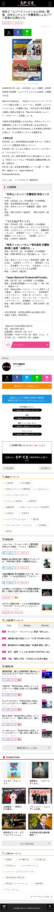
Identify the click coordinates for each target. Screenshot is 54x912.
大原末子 (25, 513)
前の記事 (9, 468)
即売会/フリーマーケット (17, 883)
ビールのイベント (31, 865)
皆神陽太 (43, 525)
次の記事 (44, 468)
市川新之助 (41, 859)
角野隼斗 (39, 883)
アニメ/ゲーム (12, 889)
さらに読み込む (27, 843)
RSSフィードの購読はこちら (28, 386)
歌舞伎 (9, 859)
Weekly (27, 625)
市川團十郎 (24, 859)
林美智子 (33, 500)
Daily (9, 625)
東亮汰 (9, 531)
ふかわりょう (43, 488)
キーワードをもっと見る (39, 896)
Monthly (45, 625)
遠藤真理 (10, 507)
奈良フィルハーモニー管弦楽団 (35, 507)
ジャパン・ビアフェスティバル (20, 871)
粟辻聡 (36, 519)
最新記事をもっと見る (27, 747)
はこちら (22, 345)
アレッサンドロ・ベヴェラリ (19, 525)
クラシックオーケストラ (17, 494)
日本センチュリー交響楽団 (18, 488)
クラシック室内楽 (14, 500)
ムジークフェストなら (16, 519)
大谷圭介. (10, 513)
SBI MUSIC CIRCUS (15, 877)
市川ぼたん (11, 865)
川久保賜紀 (26, 482)
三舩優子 (10, 482)
